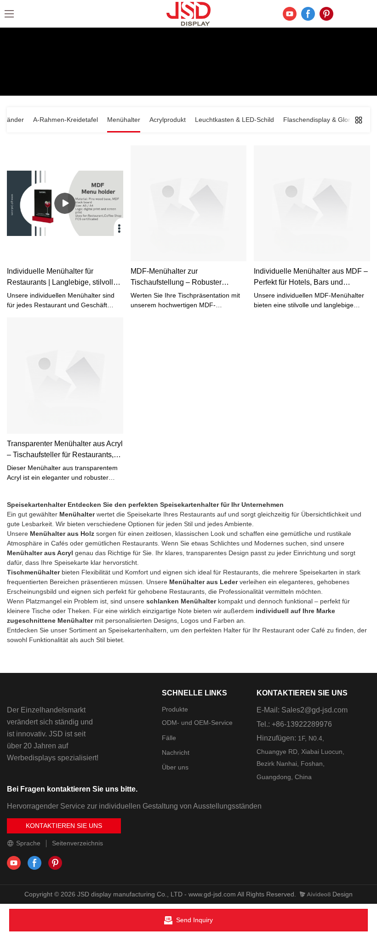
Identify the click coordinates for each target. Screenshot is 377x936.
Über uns (175, 767)
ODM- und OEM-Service (197, 722)
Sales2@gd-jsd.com (314, 710)
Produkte (179, 75)
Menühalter (216, 75)
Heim (151, 75)
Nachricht (175, 752)
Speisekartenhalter (36, 504)
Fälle (169, 737)
